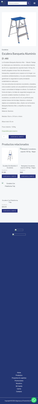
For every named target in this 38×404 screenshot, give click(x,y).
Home (19, 372)
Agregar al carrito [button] (9, 176)
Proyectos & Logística (19, 378)
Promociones (19, 381)
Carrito (19, 389)
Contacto (19, 391)
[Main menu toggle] (34, 3)
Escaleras (5, 50)
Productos (19, 375)
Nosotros (19, 383)
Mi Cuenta (19, 386)
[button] (34, 400)
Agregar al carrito (17, 136)
